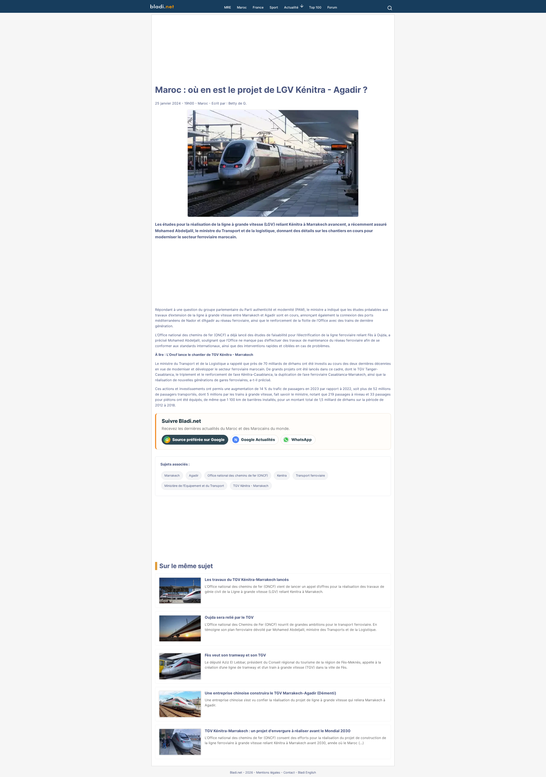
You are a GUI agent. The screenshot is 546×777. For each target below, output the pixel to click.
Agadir (193, 475)
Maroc (242, 7)
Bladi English (307, 772)
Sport (274, 7)
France (258, 7)
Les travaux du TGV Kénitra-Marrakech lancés (247, 579)
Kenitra (282, 475)
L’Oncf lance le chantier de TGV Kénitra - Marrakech (210, 354)
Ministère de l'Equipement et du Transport (194, 485)
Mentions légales (268, 772)
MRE (227, 7)
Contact (289, 772)
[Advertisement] (273, 49)
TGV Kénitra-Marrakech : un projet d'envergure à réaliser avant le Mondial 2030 (277, 731)
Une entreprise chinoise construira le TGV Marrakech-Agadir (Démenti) (270, 693)
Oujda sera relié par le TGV (229, 617)
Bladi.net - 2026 (241, 772)
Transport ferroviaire (310, 475)
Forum (332, 7)
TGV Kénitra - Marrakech (251, 485)
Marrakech (172, 475)
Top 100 (315, 7)
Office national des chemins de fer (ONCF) (238, 475)
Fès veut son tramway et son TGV (235, 655)
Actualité (291, 7)
